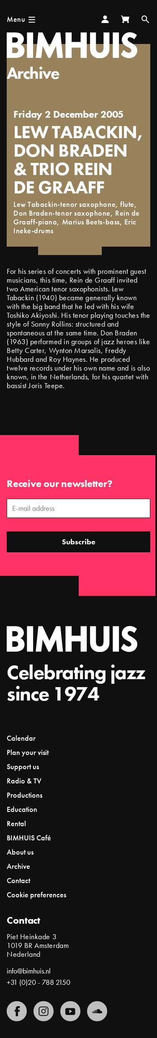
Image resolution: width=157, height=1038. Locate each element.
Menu (16, 19)
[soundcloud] (97, 1011)
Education (22, 809)
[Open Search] (145, 19)
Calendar (21, 738)
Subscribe (78, 541)
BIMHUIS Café (29, 837)
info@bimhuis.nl (29, 971)
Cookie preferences (36, 895)
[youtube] (70, 1011)
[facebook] (17, 1011)
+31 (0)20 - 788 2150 (38, 982)
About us (20, 852)
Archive (33, 73)
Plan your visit (28, 752)
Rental (16, 823)
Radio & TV (24, 781)
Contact (18, 880)
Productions (24, 795)
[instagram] (43, 1011)
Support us (23, 766)
